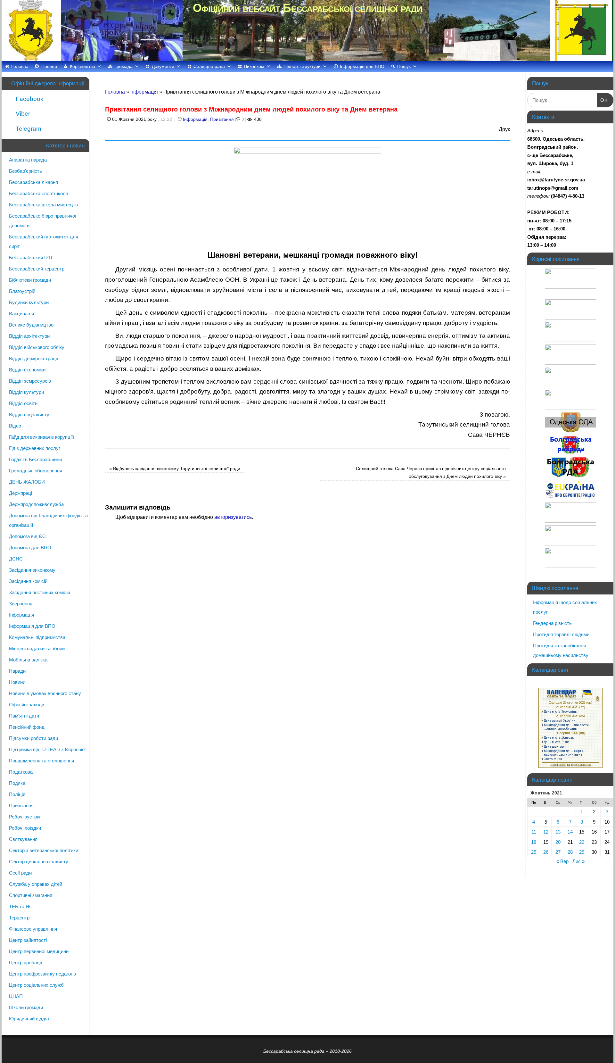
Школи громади (26, 1007)
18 (533, 842)
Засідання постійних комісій (39, 592)
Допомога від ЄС (27, 536)
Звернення (20, 603)
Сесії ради (20, 873)
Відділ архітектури (29, 336)
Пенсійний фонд (27, 727)
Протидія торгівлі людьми (561, 634)
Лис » (578, 861)
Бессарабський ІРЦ (30, 257)
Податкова (21, 772)
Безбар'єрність (25, 171)
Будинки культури (29, 302)
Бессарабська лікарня (33, 182)
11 (533, 832)
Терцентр (19, 917)
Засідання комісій (28, 581)
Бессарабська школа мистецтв (43, 204)
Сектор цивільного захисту (38, 861)
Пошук (404, 66)
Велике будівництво (31, 325)
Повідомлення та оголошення (41, 760)
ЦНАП (16, 996)
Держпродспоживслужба (36, 504)
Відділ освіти (23, 403)
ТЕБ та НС (21, 906)
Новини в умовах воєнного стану (45, 693)
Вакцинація (21, 313)
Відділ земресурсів (30, 381)
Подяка (17, 783)
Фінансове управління (33, 929)
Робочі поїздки (25, 828)
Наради (17, 671)
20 (558, 842)
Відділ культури (26, 392)
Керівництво (82, 66)
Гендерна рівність (552, 623)
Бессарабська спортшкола (38, 193)
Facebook (29, 99)
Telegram (27, 128)
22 (581, 842)
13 (558, 832)
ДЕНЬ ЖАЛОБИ (27, 482)
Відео (15, 425)
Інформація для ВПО (362, 66)
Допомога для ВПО (30, 547)
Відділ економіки (27, 369)
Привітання (222, 119)
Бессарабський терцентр (36, 268)
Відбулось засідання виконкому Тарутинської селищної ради (174, 468)
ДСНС (16, 558)
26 (545, 852)
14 (570, 832)
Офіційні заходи (26, 704)
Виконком (254, 66)
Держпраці (20, 493)
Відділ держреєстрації (33, 358)
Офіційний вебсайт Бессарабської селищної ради (307, 7)
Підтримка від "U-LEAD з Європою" (47, 749)
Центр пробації (25, 962)
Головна (20, 66)
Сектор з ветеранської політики (43, 850)
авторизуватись (233, 517)
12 (545, 832)
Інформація (144, 92)
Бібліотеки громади (30, 280)
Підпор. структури (302, 66)
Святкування (23, 839)
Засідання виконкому (32, 570)
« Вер (562, 861)
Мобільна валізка (28, 659)
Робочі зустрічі (25, 816)
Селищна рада (209, 66)
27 (558, 852)
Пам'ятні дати (24, 715)
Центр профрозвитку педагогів (42, 973)
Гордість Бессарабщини (35, 459)
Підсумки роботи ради (33, 738)
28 (570, 852)
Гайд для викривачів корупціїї (41, 437)
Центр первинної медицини (39, 951)
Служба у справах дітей (35, 884)
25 (533, 852)
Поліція (17, 794)
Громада (123, 66)
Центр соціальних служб (36, 985)
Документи (163, 66)
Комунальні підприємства (37, 637)
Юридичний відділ (29, 1018)
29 (581, 852)
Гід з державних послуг (34, 448)
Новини (49, 66)
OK (602, 100)
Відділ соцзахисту (29, 414)
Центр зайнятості (28, 940)
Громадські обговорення (35, 470)
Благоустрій (22, 291)
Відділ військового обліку (36, 347)
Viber (22, 113)
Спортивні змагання (30, 895)
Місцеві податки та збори (37, 648)
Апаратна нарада (28, 159)
